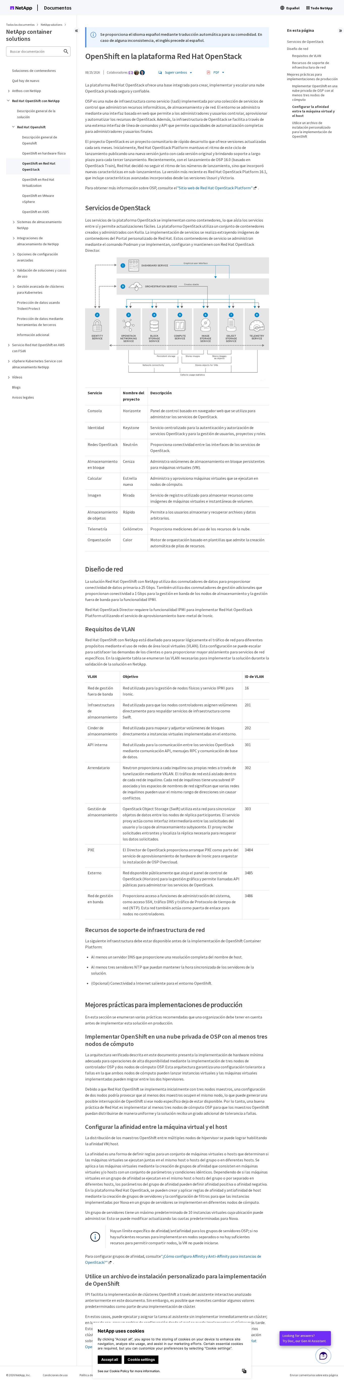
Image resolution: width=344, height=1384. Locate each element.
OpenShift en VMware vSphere (38, 198)
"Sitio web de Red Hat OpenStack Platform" (215, 187)
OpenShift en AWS (35, 211)
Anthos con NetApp (26, 90)
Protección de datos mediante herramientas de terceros (40, 321)
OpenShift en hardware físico (44, 153)
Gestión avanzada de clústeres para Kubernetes (40, 289)
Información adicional (33, 335)
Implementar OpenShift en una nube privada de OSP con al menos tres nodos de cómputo (314, 93)
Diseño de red (297, 48)
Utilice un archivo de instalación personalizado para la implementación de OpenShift (312, 130)
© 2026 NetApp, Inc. (18, 1375)
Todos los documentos (20, 24)
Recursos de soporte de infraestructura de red (310, 65)
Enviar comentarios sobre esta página (314, 1375)
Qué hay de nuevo (25, 80)
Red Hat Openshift (31, 127)
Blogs (16, 387)
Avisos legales (23, 397)
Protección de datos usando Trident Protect (38, 305)
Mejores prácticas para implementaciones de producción (312, 76)
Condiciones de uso (55, 1375)
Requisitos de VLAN (306, 55)
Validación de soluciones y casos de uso (41, 273)
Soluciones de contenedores (34, 70)
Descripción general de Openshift (39, 140)
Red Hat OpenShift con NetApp (36, 101)
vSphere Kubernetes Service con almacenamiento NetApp (37, 364)
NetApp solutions (52, 24)
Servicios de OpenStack (305, 41)
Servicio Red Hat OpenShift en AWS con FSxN (38, 348)
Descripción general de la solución (36, 114)
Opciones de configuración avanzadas (37, 257)
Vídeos (17, 377)
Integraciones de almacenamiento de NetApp (38, 241)
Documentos (58, 8)
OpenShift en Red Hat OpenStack (38, 166)
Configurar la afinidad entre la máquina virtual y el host (313, 111)
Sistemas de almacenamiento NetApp (39, 225)
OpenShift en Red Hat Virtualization (38, 182)
